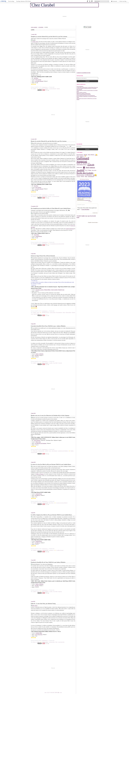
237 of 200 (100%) (87, 200)
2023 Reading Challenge (84, 179)
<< (45, 692)
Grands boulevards (70, 228)
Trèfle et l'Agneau (40, 474)
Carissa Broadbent (85, 209)
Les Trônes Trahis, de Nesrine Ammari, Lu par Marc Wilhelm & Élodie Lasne (87, 87)
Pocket (85, 154)
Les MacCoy (37, 495)
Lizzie (89, 163)
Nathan (89, 170)
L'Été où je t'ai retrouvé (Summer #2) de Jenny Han (84, 94)
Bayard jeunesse (80, 154)
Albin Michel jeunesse (82, 164)
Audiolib (90, 165)
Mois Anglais (94, 170)
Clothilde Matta (38, 633)
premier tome (35, 41)
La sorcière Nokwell (39, 81)
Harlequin (78, 163)
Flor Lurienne (38, 79)
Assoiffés (37, 355)
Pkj (81, 163)
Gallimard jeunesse (83, 159)
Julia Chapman (37, 440)
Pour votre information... (80, 86)
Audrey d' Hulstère (39, 353)
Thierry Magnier (91, 154)
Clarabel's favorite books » (93, 222)
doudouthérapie (91, 176)
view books (90, 201)
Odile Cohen (38, 441)
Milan (86, 176)
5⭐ (85, 155)
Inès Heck (36, 78)
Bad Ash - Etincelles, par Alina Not (81, 92)
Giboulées (82, 176)
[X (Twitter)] (90, 1)
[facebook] (87, 1)
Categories (40, 27)
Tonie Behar (36, 234)
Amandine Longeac (39, 289)
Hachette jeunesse (79, 167)
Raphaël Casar (61, 289)
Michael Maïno (47, 289)
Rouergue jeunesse (81, 174)
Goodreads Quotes (95, 212)
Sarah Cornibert (54, 289)
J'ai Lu (78, 155)
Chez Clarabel (34, 27)
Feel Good (85, 163)
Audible (80, 170)
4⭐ (95, 175)
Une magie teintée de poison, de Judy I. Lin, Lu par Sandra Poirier (86, 95)
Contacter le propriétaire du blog (83, 72)
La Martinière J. (89, 174)
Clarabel (78, 197)
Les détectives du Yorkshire (40, 443)
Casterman (78, 176)
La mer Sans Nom (38, 634)
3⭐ (96, 154)
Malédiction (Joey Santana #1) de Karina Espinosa (83, 93)
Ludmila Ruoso (38, 236)
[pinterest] (92, 1)
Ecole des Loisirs (85, 172)
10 (58, 692)
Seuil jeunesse (90, 167)
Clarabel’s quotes (81, 204)
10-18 (86, 170)
